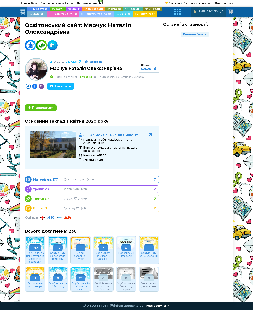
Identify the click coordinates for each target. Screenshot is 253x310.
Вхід (202, 11)
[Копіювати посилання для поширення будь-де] (28, 86)
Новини (25, 3)
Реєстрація (215, 11)
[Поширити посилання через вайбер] (41, 86)
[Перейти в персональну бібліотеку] (93, 179)
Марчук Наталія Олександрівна (86, 68)
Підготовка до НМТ (90, 3)
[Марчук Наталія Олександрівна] (36, 69)
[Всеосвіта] (23, 12)
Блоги (35, 3)
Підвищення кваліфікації (58, 3)
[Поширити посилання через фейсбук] (34, 86)
